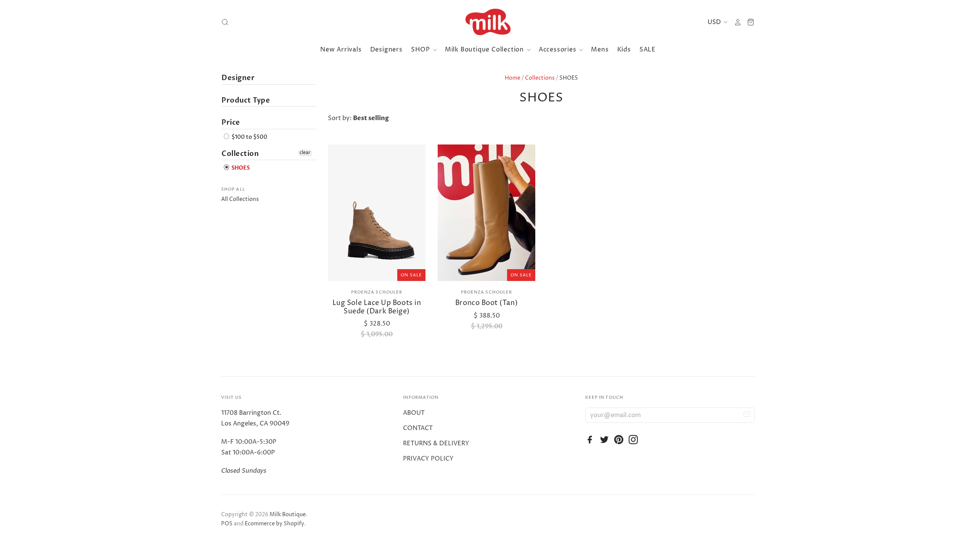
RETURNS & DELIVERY (436, 443)
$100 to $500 (248, 137)
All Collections (240, 199)
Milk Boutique (288, 514)
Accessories (558, 49)
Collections (540, 78)
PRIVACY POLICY (428, 458)
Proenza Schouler (377, 292)
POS (227, 523)
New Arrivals (341, 49)
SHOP (421, 49)
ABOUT (414, 413)
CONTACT (418, 428)
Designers (386, 49)
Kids (624, 49)
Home (512, 78)
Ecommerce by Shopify (274, 523)
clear (305, 152)
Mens (599, 49)
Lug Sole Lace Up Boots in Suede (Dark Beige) (376, 307)
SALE (647, 49)
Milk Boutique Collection (485, 49)
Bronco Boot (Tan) (486, 303)
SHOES (240, 168)
